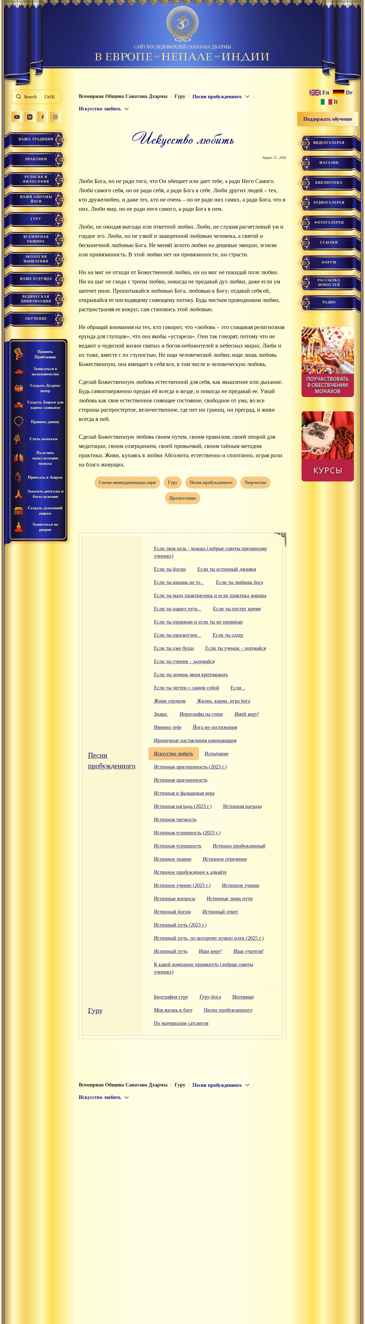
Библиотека (329, 182)
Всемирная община (36, 239)
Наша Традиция (36, 139)
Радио (329, 302)
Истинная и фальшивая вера (184, 793)
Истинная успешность (177, 846)
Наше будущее (36, 279)
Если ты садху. (228, 635)
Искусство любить (173, 753)
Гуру (36, 219)
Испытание (216, 753)
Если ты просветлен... (177, 635)
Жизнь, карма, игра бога (223, 701)
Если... (238, 687)
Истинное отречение (225, 859)
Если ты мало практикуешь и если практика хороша (210, 595)
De (349, 92)
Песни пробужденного (111, 760)
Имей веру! (247, 714)
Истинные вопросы (174, 898)
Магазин (329, 163)
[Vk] (29, 117)
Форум (329, 262)
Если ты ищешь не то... (179, 582)
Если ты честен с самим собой (186, 687)
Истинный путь (170, 951)
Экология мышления (36, 259)
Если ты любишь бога (239, 582)
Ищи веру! (210, 951)
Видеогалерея (329, 143)
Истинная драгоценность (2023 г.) (190, 767)
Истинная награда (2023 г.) (183, 806)
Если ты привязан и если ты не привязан (198, 622)
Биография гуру (171, 997)
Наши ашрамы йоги (36, 199)
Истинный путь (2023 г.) (180, 925)
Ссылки (329, 242)
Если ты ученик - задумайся (235, 648)
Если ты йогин (170, 569)
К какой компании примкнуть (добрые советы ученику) (203, 968)
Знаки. (161, 714)
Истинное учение (240, 885)
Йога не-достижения (215, 727)
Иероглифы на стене (201, 714)
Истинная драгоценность (180, 780)
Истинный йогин (172, 911)
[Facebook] (42, 117)
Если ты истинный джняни (226, 569)
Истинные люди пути (230, 898)
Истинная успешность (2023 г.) (187, 832)
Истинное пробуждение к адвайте (190, 872)
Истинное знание (172, 859)
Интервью (243, 997)
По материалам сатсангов (181, 1023)
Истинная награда (242, 806)
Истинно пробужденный (239, 846)
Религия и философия (36, 179)
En (325, 92)
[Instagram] (55, 117)
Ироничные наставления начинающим (195, 740)
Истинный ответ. (220, 911)
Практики (36, 159)
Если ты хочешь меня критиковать (191, 674)
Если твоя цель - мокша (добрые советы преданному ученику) (210, 552)
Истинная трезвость (175, 819)
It (336, 102)
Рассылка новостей (329, 282)
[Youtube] (16, 117)
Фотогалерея (329, 222)
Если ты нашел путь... (178, 608)
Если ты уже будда (174, 648)
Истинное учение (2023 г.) (182, 885)
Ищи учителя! (248, 951)
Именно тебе (167, 727)
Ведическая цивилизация (36, 299)
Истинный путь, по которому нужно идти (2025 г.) (209, 938)
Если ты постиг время (237, 608)
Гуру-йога (210, 997)
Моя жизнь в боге (173, 1010)
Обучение (36, 318)
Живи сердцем (170, 701)
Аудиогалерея (329, 202)
